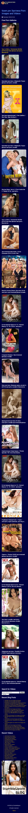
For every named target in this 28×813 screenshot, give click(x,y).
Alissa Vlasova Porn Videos (10, 754)
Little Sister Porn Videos (10, 736)
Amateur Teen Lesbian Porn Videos (12, 748)
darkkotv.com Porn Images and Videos (13, 725)
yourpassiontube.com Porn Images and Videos (14, 727)
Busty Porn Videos (8, 753)
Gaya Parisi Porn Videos (10, 744)
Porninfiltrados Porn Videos (10, 739)
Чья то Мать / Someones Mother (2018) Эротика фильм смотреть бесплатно (12, 50)
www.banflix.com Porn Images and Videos (13, 719)
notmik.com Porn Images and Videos (12, 729)
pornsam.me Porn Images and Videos (13, 701)
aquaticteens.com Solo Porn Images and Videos (15, 728)
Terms (14, 810)
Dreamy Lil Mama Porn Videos (11, 747)
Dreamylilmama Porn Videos (11, 757)
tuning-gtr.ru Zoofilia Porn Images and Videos (14, 704)
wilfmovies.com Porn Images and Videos (13, 726)
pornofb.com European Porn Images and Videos (15, 715)
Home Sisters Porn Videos (10, 737)
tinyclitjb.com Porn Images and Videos (13, 700)
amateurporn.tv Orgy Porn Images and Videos (14, 710)
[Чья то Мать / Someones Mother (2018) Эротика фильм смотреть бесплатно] (10, 46)
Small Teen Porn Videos (10, 738)
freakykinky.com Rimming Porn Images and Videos (15, 703)
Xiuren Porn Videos (9, 756)
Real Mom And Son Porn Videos (11, 749)
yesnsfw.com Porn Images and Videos (13, 709)
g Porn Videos (8, 743)
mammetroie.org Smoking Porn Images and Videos (15, 705)
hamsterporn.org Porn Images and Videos (13, 711)
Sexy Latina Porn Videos (10, 750)
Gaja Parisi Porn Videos (10, 742)
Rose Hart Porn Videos (9, 751)
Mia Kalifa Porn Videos (9, 755)
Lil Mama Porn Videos (9, 759)
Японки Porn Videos (9, 740)
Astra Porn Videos (8, 745)
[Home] (8, 4)
